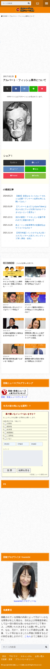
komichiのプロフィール (25, 601)
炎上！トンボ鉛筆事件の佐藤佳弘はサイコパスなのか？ (30, 226)
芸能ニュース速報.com (39, 474)
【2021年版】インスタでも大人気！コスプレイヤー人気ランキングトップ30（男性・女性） (30, 236)
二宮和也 (10, 436)
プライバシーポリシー (24, 659)
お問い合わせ (37, 3)
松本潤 (9, 429)
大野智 (9, 423)
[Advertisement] (25, 46)
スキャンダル (26, 656)
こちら (28, 636)
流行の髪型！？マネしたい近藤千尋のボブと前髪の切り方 (30, 218)
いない (9, 438)
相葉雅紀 (10, 432)
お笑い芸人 (39, 656)
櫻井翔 (9, 426)
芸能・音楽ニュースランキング (14, 397)
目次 (4, 656)
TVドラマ (13, 656)
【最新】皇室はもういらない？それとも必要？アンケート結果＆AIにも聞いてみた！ (30, 199)
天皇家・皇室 (6, 659)
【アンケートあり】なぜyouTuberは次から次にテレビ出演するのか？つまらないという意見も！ (30, 209)
